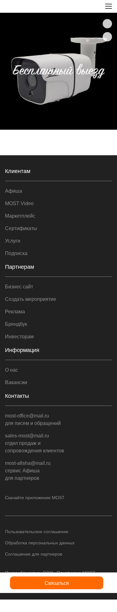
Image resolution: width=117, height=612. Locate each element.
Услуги (12, 240)
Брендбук (16, 324)
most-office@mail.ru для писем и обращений (33, 419)
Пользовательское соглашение (36, 531)
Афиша (13, 191)
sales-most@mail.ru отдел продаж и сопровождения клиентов (34, 443)
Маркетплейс (20, 216)
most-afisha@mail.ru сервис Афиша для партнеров (28, 470)
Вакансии (16, 382)
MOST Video (19, 203)
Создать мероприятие (30, 299)
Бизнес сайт (19, 286)
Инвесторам (19, 336)
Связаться (57, 583)
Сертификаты (21, 228)
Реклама (15, 311)
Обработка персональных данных (40, 542)
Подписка (16, 253)
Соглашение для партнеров (33, 554)
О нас (11, 370)
